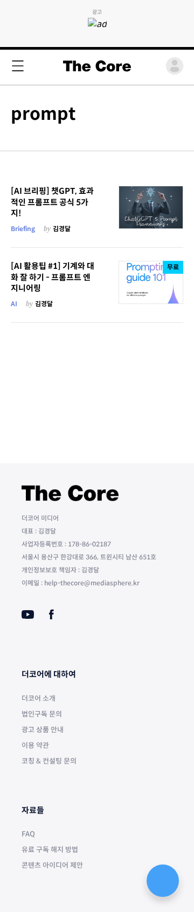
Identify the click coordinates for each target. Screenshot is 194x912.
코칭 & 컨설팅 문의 (49, 761)
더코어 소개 (39, 698)
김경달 (62, 229)
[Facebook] (51, 614)
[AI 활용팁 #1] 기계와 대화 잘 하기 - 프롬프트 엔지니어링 (52, 277)
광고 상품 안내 (43, 729)
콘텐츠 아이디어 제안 (52, 865)
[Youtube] (28, 614)
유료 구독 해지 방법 (50, 849)
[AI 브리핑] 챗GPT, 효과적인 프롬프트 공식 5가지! (52, 202)
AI (14, 304)
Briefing (23, 229)
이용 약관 (35, 745)
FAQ (28, 833)
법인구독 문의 (42, 714)
